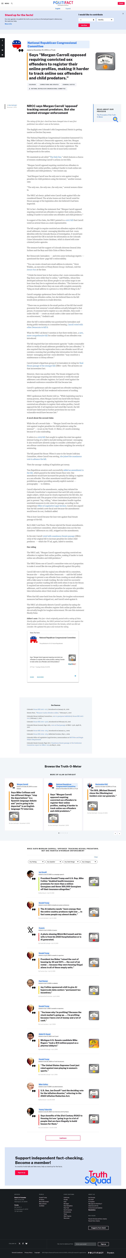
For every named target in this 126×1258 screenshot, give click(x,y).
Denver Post (31, 270)
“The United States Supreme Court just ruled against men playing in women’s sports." (60, 1068)
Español (68, 8)
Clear (96, 857)
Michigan (66, 1203)
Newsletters (91, 1210)
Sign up (103, 1244)
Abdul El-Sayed (44, 1034)
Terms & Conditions (17, 1252)
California (66, 1197)
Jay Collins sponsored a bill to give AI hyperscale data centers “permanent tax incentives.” (61, 990)
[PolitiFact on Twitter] (19, 1243)
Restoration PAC (101, 784)
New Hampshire (68, 1205)
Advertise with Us (93, 1205)
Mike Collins (43, 1084)
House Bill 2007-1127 (40, 709)
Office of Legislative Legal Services (51, 506)
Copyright (37, 1252)
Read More (40, 677)
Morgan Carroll (22, 784)
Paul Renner (43, 981)
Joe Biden (41, 1205)
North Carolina (68, 1210)
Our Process (91, 1197)
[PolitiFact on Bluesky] (26, 1243)
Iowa (65, 1201)
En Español (91, 1201)
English (57, 8)
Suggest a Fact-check (98, 1228)
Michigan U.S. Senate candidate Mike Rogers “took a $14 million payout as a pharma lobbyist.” (59, 1043)
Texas (65, 1214)
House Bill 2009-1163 (40, 730)
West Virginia (67, 1216)
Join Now (84, 25)
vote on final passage (58, 725)
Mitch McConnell (44, 1201)
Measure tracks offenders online (47, 713)
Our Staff (91, 1199)
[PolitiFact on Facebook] (23, 1243)
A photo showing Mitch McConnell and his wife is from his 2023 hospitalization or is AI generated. (61, 937)
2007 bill (69, 220)
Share (32, 677)
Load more (63, 1138)
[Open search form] (12, 3)
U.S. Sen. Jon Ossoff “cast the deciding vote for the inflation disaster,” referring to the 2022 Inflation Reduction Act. (62, 1093)
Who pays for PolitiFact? (95, 1203)
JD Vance (41, 1199)
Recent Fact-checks (94, 1221)
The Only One (55, 157)
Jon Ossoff (43, 872)
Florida (66, 1199)
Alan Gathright (12, 105)
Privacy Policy (28, 1252)
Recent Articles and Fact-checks (97, 1219)
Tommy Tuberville (45, 1110)
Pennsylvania (67, 1212)
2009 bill (41, 437)
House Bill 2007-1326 (40, 722)
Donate (121, 3)
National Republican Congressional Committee (52, 44)
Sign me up (21, 1172)
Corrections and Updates (95, 1208)
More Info (8, 24)
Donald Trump (44, 903)
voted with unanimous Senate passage (59, 536)
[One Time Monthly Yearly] (105, 19)
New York (66, 1208)
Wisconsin (66, 1218)
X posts (41, 928)
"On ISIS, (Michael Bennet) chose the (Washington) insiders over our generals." (103, 794)
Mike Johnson (43, 1203)
